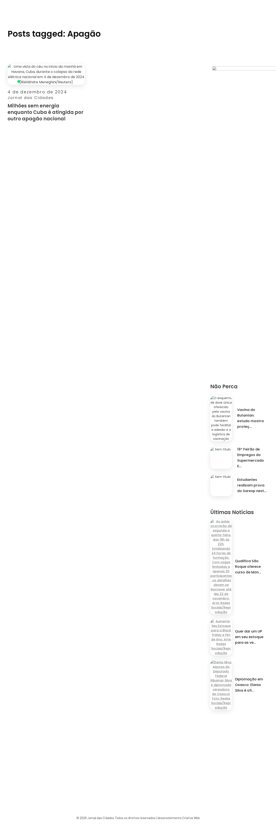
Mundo (26, 81)
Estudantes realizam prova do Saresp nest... (252, 485)
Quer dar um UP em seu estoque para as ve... (249, 637)
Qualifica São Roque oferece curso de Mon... (248, 567)
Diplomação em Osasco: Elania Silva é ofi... (249, 685)
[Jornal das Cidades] (5, 2)
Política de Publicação (162, 785)
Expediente (98, 790)
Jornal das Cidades (31, 97)
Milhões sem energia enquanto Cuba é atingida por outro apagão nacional (45, 112)
